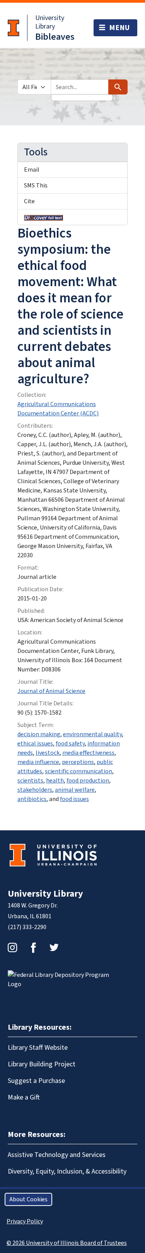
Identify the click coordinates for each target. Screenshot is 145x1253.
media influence (38, 762)
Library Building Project (41, 1064)
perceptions (78, 762)
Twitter (54, 947)
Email (31, 169)
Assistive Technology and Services (57, 1155)
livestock (48, 753)
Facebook (33, 947)
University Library (49, 22)
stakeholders (34, 790)
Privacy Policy (25, 1221)
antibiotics (31, 799)
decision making (38, 734)
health (55, 780)
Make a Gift (24, 1097)
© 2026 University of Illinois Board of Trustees (67, 1243)
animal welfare (75, 790)
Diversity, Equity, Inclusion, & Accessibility (67, 1171)
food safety (70, 743)
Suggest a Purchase (36, 1081)
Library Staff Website (38, 1047)
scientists (30, 780)
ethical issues (35, 743)
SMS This (36, 185)
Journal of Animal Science (51, 691)
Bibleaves (55, 37)
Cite (29, 201)
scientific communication (78, 771)
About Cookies (28, 1199)
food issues (74, 799)
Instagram (12, 947)
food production (88, 780)
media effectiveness (88, 753)
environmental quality (92, 734)
